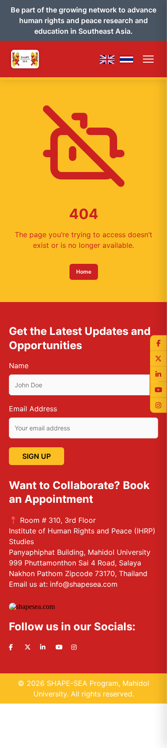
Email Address (33, 408)
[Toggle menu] (148, 59)
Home (83, 271)
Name (19, 365)
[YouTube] (158, 390)
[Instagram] (158, 405)
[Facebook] (158, 343)
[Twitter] (158, 358)
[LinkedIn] (158, 374)
